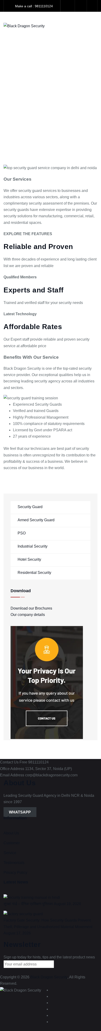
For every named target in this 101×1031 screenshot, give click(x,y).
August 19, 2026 (67, 904)
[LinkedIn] (53, 1003)
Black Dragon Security (48, 977)
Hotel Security (29, 559)
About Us (11, 833)
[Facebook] (68, 6)
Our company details (28, 615)
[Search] (80, 6)
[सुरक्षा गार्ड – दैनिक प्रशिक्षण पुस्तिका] (32, 897)
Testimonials (14, 863)
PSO (22, 533)
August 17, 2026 (17, 933)
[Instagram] (53, 1015)
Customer (12, 843)
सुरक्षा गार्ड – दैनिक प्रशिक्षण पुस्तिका (28, 904)
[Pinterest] (53, 1022)
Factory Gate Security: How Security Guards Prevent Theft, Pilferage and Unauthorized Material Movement (48, 923)
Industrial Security (32, 546)
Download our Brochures (31, 608)
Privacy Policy (15, 873)
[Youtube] (53, 1009)
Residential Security (34, 573)
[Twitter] (53, 996)
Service (10, 853)
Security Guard (30, 507)
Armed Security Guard (36, 520)
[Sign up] (62, 965)
